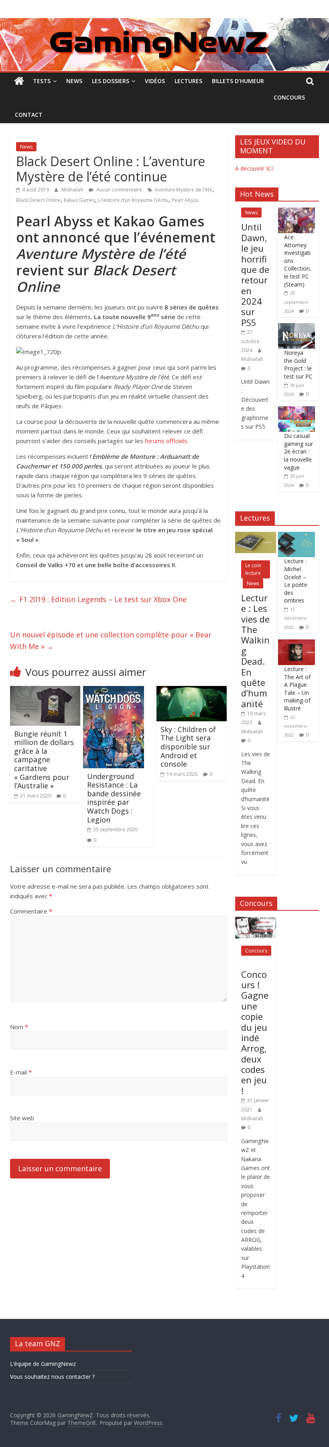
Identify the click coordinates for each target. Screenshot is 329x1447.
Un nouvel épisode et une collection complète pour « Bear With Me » (110, 640)
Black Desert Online (38, 200)
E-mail (21, 1072)
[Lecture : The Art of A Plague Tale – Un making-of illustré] (296, 643)
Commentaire (31, 911)
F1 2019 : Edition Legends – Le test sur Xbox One (98, 599)
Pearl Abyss (185, 200)
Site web (22, 1118)
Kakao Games (79, 200)
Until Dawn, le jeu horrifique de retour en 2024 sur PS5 (255, 274)
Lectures (188, 81)
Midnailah (73, 189)
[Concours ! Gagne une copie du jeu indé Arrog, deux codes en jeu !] (255, 921)
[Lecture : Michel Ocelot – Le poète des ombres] (296, 536)
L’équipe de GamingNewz (43, 1364)
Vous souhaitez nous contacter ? (52, 1376)
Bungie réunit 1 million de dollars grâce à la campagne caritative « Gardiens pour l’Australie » (44, 760)
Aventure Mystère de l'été (183, 189)
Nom (19, 1027)
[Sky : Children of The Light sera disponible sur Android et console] (191, 690)
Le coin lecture (253, 569)
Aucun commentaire (118, 189)
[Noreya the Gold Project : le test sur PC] (296, 327)
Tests (42, 81)
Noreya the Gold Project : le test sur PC (298, 364)
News (74, 81)
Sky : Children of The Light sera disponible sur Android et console (188, 747)
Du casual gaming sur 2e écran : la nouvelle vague (298, 451)
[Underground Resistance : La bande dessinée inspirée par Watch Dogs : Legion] (113, 690)
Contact (29, 114)
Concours (289, 97)
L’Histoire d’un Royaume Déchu (133, 200)
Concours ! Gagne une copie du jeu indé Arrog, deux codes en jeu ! (254, 1032)
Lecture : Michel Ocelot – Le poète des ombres (295, 580)
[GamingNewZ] (164, 22)
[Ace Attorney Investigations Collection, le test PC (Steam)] (296, 212)
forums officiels (166, 441)
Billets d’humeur (238, 81)
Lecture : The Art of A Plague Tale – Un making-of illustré (297, 688)
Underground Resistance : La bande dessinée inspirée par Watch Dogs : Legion (114, 797)
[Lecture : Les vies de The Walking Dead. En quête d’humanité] (255, 536)
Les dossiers (110, 81)
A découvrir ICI (254, 168)
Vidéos (155, 81)
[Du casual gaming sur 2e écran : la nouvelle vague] (296, 410)
